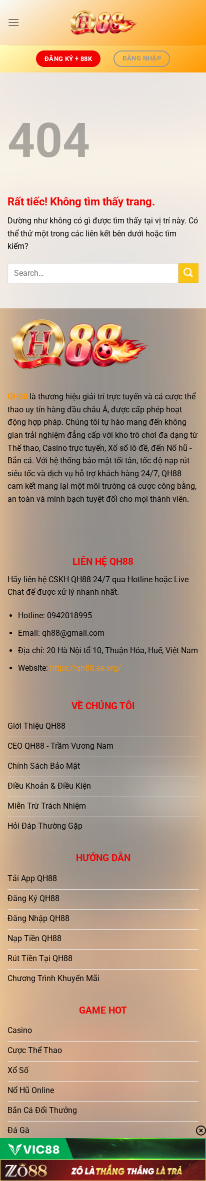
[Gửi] (188, 273)
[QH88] (103, 22)
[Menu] (14, 22)
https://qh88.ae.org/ (86, 668)
